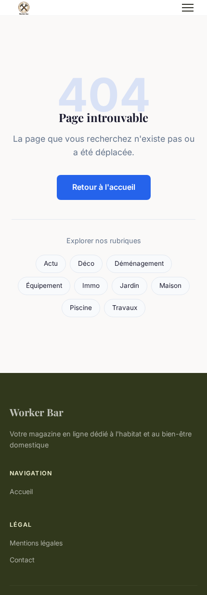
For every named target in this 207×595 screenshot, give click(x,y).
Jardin (129, 285)
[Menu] (187, 7)
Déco (86, 263)
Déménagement (139, 263)
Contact (22, 560)
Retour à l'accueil (103, 187)
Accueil (21, 491)
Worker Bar (37, 412)
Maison (170, 285)
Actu (51, 263)
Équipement (44, 285)
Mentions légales (36, 543)
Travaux (124, 307)
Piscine (81, 307)
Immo (91, 285)
